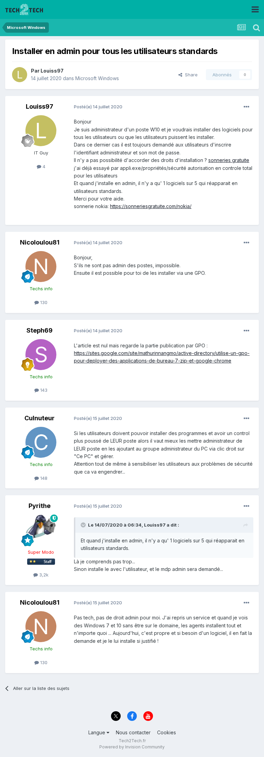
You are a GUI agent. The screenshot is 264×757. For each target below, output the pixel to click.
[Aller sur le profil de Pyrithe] (40, 530)
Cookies (166, 732)
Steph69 (39, 330)
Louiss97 (52, 71)
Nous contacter (133, 732)
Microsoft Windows (97, 78)
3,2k (43, 574)
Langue (97, 732)
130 (43, 302)
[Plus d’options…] (246, 107)
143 (43, 390)
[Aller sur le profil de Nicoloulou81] (40, 266)
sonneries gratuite (228, 160)
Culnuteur (39, 418)
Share (190, 74)
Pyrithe (40, 505)
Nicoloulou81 (39, 242)
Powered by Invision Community (132, 746)
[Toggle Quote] (84, 525)
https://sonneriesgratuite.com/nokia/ (150, 206)
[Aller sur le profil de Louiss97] (19, 74)
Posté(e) (98, 106)
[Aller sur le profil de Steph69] (40, 354)
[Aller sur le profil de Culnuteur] (40, 442)
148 (43, 478)
